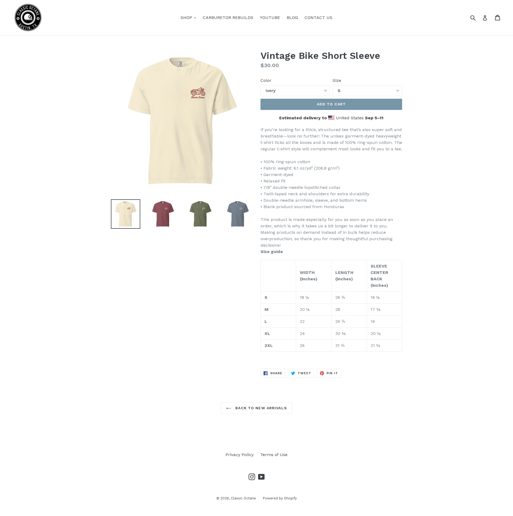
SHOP (190, 17)
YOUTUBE (270, 17)
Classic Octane (243, 498)
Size (337, 80)
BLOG (292, 17)
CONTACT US (318, 17)
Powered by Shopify (280, 498)
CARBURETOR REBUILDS (228, 17)
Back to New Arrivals (260, 408)
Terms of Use (273, 454)
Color (266, 80)
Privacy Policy (240, 454)
